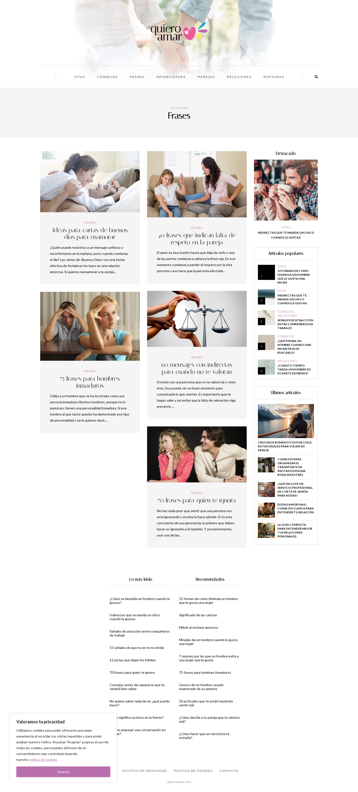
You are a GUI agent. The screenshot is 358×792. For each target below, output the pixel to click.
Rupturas (274, 77)
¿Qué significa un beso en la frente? (137, 717)
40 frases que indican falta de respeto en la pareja (197, 238)
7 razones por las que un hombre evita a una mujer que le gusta (209, 658)
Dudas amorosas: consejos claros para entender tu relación (295, 508)
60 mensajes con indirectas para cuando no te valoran (196, 368)
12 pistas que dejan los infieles (133, 660)
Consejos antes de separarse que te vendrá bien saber (137, 687)
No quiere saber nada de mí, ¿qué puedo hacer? (140, 703)
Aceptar (63, 772)
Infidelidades (171, 77)
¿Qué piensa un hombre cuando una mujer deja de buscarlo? (294, 346)
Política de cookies (193, 771)
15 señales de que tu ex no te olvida (137, 647)
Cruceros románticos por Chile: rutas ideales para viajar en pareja (285, 446)
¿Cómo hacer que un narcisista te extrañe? (204, 736)
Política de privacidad (144, 771)
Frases (137, 77)
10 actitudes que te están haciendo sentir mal (206, 703)
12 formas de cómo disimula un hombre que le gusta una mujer (293, 276)
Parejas (206, 77)
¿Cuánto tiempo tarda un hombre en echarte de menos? (294, 369)
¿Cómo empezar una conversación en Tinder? (138, 732)
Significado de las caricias (198, 615)
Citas (79, 77)
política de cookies (43, 759)
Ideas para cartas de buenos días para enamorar (90, 233)
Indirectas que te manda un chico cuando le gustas (292, 299)
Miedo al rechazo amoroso (198, 627)
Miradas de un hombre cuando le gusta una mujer (208, 642)
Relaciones (239, 77)
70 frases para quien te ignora (197, 500)
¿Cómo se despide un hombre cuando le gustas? (140, 601)
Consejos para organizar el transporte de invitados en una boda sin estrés (291, 467)
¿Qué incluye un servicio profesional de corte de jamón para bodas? (295, 489)
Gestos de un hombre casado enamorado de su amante (201, 687)
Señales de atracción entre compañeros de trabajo (298, 235)
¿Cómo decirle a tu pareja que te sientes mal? (209, 719)
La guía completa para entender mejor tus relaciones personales (294, 530)
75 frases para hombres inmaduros (90, 382)
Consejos (107, 77)
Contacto (229, 771)
